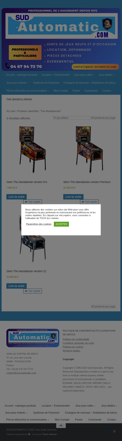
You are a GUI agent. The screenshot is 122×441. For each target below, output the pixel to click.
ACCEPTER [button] (61, 224)
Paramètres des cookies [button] (38, 224)
